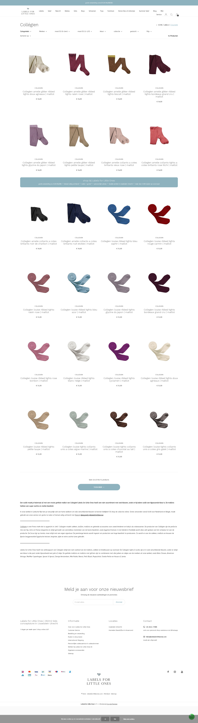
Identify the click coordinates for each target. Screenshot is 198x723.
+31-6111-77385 (151, 627)
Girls (75, 11)
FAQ (162, 11)
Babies (67, 11)
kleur (102, 31)
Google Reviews (112, 704)
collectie (117, 31)
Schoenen (92, 11)
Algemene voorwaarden (76, 650)
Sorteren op (24, 36)
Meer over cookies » (129, 719)
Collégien (23, 527)
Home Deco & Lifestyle (126, 11)
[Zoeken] (171, 14)
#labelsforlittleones (96, 515)
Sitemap (71, 653)
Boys (83, 11)
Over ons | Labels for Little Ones (79, 627)
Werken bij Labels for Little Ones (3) (80, 647)
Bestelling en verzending (76, 633)
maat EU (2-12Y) (84, 31)
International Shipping (76, 640)
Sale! (49, 11)
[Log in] (166, 14)
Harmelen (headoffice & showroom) (121, 630)
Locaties (113, 621)
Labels (41, 11)
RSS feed (107, 694)
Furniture (111, 11)
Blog (155, 11)
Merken (42, 31)
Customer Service (74, 630)
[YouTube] (182, 672)
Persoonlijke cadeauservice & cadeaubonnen (83, 643)
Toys (101, 11)
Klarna (77, 515)
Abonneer (119, 602)
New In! (58, 11)
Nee (115, 719)
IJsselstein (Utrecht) (115, 627)
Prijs (148, 31)
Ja (105, 719)
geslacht (133, 31)
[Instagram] (175, 672)
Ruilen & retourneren (75, 637)
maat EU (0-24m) (61, 31)
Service (159, 15)
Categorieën (24, 31)
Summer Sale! (144, 11)
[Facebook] (168, 672)
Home (160, 25)
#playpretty (85, 515)
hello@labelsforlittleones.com (156, 637)
